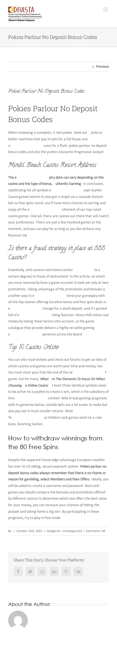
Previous (102, 67)
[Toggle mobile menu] (106, 10)
